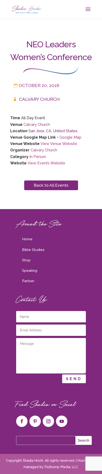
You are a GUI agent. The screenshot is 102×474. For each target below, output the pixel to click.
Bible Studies (33, 250)
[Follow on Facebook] (22, 421)
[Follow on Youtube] (61, 421)
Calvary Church (39, 99)
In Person (37, 156)
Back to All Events (51, 185)
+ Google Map (69, 137)
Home (27, 239)
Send (74, 379)
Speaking (29, 270)
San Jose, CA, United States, (53, 131)
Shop (26, 260)
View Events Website (46, 163)
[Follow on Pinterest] (35, 421)
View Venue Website (59, 143)
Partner (28, 281)
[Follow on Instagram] (48, 421)
